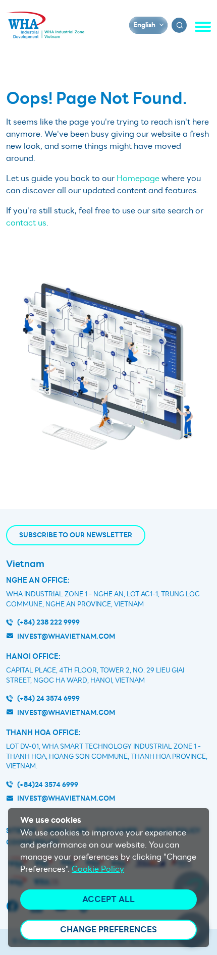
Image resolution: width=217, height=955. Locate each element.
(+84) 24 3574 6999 (48, 698)
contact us (26, 223)
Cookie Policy (98, 869)
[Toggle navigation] (203, 27)
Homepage (138, 179)
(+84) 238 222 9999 (48, 622)
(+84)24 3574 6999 (47, 784)
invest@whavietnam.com (66, 636)
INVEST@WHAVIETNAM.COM (66, 798)
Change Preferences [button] (108, 929)
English (144, 25)
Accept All (108, 899)
